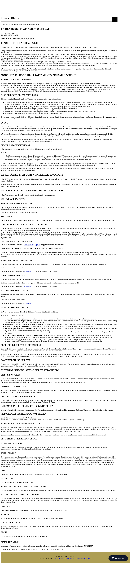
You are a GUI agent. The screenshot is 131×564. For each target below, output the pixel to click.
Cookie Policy (58, 558)
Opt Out (37, 245)
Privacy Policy (28, 245)
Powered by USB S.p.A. (84, 558)
